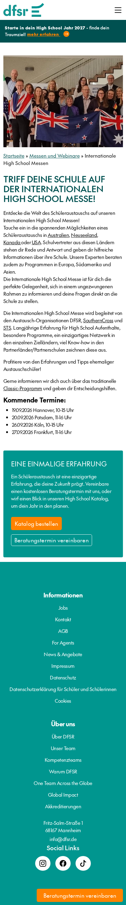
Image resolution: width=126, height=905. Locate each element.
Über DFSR (63, 736)
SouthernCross (98, 320)
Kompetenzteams (63, 759)
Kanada (12, 242)
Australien (58, 234)
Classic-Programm (22, 388)
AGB (63, 630)
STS (7, 327)
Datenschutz (63, 677)
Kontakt (63, 619)
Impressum (63, 665)
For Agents (63, 642)
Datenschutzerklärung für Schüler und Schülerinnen (63, 689)
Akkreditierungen (63, 806)
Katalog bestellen (36, 523)
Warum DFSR (63, 771)
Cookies (63, 700)
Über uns (63, 724)
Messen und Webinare (54, 155)
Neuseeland (84, 234)
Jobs (63, 607)
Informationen (63, 595)
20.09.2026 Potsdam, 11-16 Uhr (42, 417)
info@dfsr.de (63, 839)
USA (36, 242)
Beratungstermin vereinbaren (51, 540)
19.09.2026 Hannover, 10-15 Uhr (43, 409)
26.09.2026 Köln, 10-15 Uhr (38, 424)
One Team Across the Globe (63, 783)
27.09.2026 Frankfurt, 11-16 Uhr (42, 431)
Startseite (13, 155)
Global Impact (63, 794)
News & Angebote (63, 654)
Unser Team (63, 748)
